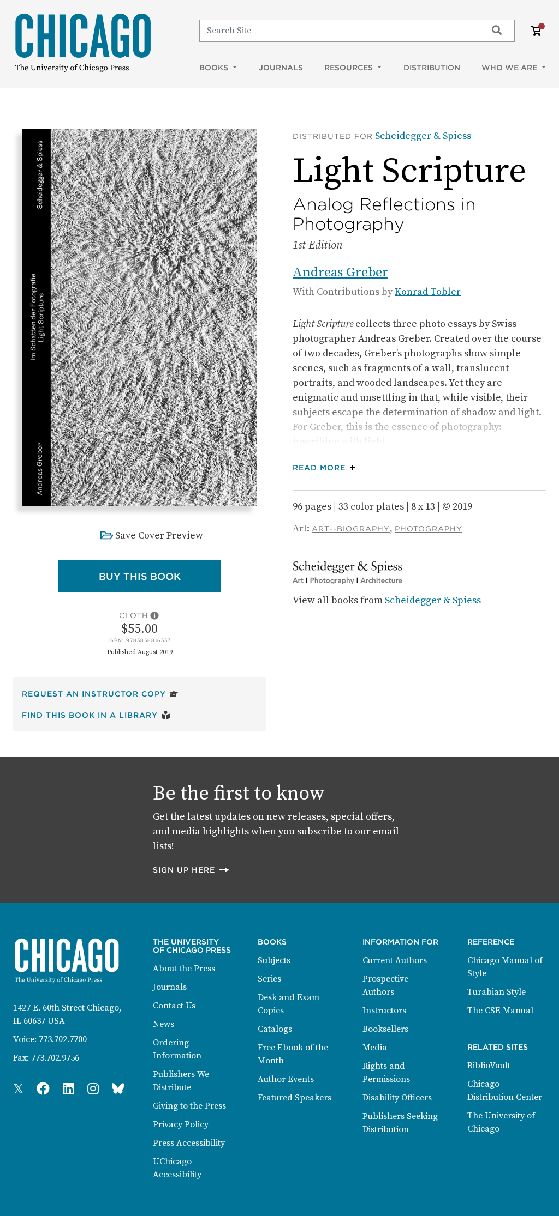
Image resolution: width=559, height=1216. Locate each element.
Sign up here (191, 869)
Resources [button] (349, 67)
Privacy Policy (181, 1124)
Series (269, 978)
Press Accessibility (189, 1143)
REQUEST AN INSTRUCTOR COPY (100, 693)
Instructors (384, 1010)
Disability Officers (397, 1097)
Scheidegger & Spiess (423, 136)
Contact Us (174, 1005)
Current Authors (394, 960)
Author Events (286, 1079)
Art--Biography (351, 529)
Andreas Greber (340, 272)
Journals (281, 67)
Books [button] (214, 67)
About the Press (184, 968)
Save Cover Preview (159, 535)
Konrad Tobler (428, 292)
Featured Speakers (294, 1097)
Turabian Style (496, 992)
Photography (428, 529)
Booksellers (385, 1029)
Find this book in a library (96, 715)
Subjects (274, 960)
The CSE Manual (500, 1010)
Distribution (431, 67)
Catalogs (275, 1029)
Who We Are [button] (510, 67)
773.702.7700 (63, 1039)
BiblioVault (488, 1065)
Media (374, 1047)
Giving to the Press (189, 1105)
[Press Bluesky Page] (118, 1089)
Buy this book (160, 576)
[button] (327, 468)
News (163, 1024)
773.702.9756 (55, 1057)
